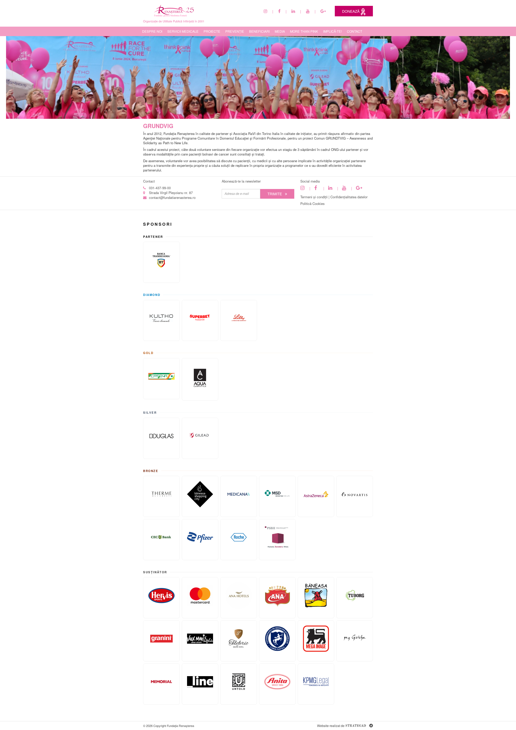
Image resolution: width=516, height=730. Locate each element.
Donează (351, 11)
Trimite (275, 193)
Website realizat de (341, 725)
